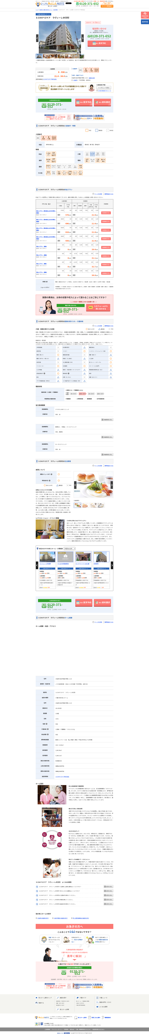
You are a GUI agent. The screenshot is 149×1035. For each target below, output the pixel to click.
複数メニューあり (45, 474)
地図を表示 (92, 78)
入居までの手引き (80, 1003)
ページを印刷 (98, 194)
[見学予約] (145, 21)
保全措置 (43, 734)
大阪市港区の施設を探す (61, 918)
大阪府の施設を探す (43, 918)
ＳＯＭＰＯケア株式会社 (50, 79)
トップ (37, 9)
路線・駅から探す (60, 1003)
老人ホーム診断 (64, 1009)
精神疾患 (65, 373)
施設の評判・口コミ (105, 1002)
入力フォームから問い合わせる (98, 307)
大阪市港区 (55, 9)
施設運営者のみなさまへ (98, 1029)
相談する (41, 1003)
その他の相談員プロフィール (104, 90)
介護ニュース (103, 998)
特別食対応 (45, 480)
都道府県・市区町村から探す (62, 1001)
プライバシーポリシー (57, 1029)
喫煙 (44, 724)
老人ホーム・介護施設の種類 (82, 1001)
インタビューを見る (103, 88)
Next (82, 38)
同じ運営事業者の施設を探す (81, 918)
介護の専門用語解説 (80, 1005)
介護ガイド (83, 998)
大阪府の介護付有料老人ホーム (45, 9)
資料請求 (104, 102)
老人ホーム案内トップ (45, 998)
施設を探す (63, 998)
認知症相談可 (39, 373)
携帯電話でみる (109, 194)
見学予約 (101, 43)
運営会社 (72, 1029)
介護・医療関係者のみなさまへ (83, 1029)
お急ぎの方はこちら (145, 15)
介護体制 (43, 729)
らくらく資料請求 (107, 6)
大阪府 (75, 80)
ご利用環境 (47, 1029)
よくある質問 (103, 1007)
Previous (37, 38)
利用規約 (66, 1029)
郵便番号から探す (60, 1005)
